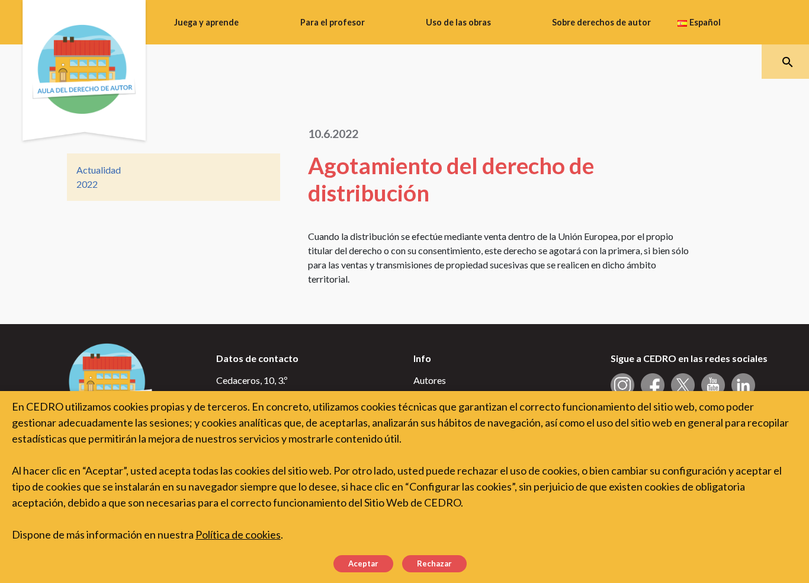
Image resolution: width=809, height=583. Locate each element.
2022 (87, 184)
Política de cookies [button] (238, 534)
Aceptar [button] (363, 563)
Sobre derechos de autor (601, 22)
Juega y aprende (206, 22)
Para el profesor (332, 22)
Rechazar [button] (434, 563)
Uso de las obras (458, 22)
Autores (429, 380)
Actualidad (98, 169)
